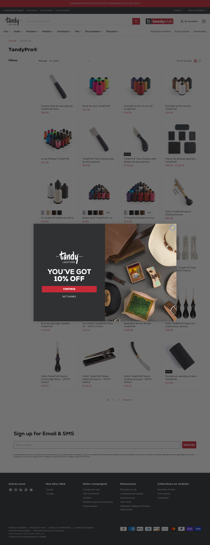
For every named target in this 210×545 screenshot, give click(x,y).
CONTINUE (69, 289)
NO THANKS (69, 296)
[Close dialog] (172, 227)
